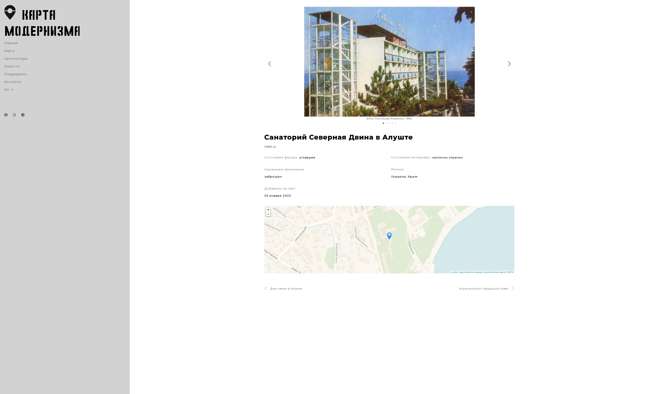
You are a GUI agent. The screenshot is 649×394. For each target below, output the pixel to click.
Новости (12, 66)
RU (6, 90)
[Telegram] (23, 115)
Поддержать (15, 74)
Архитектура (15, 58)
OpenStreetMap (491, 272)
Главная (11, 43)
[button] (269, 63)
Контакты (12, 82)
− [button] (268, 214)
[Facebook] (6, 115)
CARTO (510, 272)
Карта (9, 51)
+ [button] (268, 209)
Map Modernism (467, 272)
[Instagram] (14, 115)
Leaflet (454, 272)
